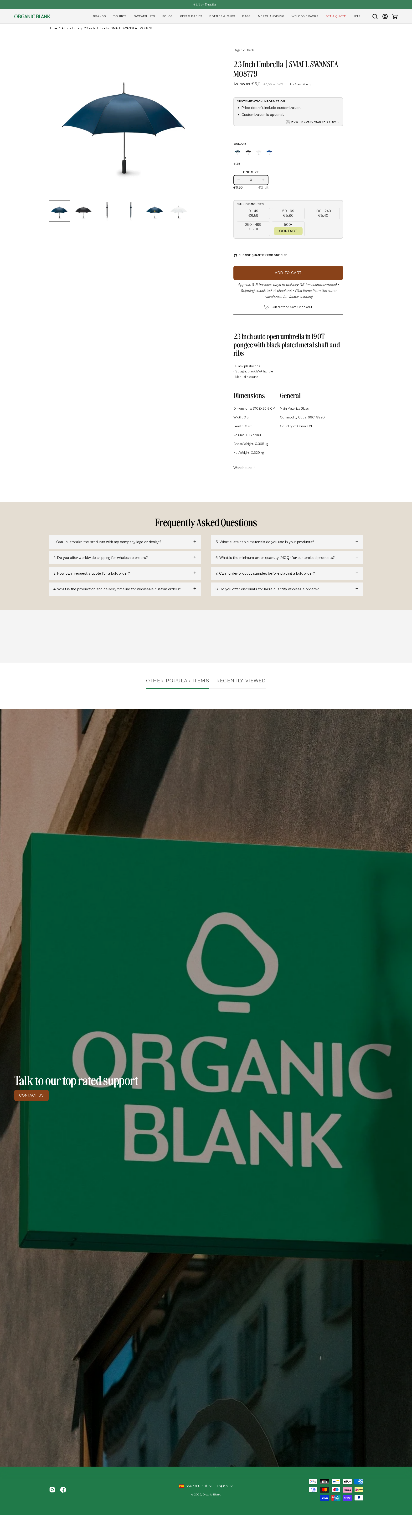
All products (70, 28)
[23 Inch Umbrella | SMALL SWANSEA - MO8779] (59, 211)
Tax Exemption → (300, 84)
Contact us (31, 1095)
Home (53, 28)
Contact (288, 231)
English (222, 1486)
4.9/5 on (204, 4)
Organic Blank (243, 50)
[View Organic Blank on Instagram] (52, 1489)
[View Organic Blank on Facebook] (63, 1489)
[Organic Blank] (32, 16)
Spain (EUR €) (196, 1486)
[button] (99, 16)
